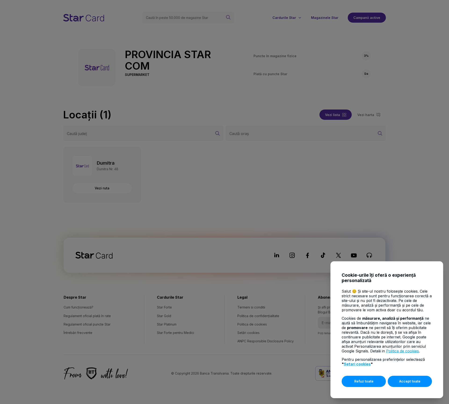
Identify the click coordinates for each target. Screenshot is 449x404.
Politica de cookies (402, 351)
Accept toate (409, 381)
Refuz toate (363, 381)
